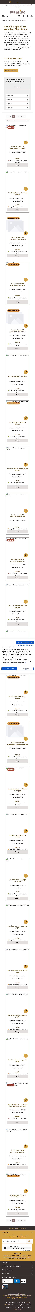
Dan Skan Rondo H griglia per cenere (17, 377)
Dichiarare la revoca (17, 1299)
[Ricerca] (19, 16)
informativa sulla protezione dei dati (12, 1257)
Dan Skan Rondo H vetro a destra (17, 697)
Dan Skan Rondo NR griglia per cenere (17, 469)
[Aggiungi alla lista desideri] (26, 142)
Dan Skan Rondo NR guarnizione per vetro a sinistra (17, 238)
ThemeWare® (17, 1309)
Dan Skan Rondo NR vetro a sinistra (17, 193)
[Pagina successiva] (21, 116)
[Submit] (29, 1241)
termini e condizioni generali (19, 1258)
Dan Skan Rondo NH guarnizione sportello (17, 284)
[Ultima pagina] (24, 116)
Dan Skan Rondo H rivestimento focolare (17, 560)
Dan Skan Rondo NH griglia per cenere (18, 880)
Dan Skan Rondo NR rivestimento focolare (17, 515)
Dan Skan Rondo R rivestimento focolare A (17, 147)
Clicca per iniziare (19, 1248)
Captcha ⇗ (27, 1250)
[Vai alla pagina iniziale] (17, 11)
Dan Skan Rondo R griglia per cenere (17, 606)
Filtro (18, 87)
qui (26, 662)
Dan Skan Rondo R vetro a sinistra (17, 836)
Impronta (22, 1294)
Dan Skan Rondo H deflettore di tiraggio (17, 790)
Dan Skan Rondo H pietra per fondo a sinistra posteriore (17, 1105)
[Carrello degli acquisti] (32, 16)
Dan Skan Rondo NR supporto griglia (18, 971)
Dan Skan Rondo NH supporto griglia (17, 927)
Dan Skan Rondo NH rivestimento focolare (17, 1151)
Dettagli (17, 165)
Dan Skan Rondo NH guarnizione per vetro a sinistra (17, 331)
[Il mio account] (28, 16)
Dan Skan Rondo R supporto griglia (17, 1060)
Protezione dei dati (13, 1294)
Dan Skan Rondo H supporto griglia (17, 1016)
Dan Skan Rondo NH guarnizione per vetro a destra (17, 743)
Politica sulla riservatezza (25, 645)
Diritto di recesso (26, 1295)
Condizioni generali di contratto (11, 1295)
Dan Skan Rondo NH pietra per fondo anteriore (17, 1196)
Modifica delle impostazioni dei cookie (17, 1297)
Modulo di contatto (11, 70)
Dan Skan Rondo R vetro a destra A (17, 423)
